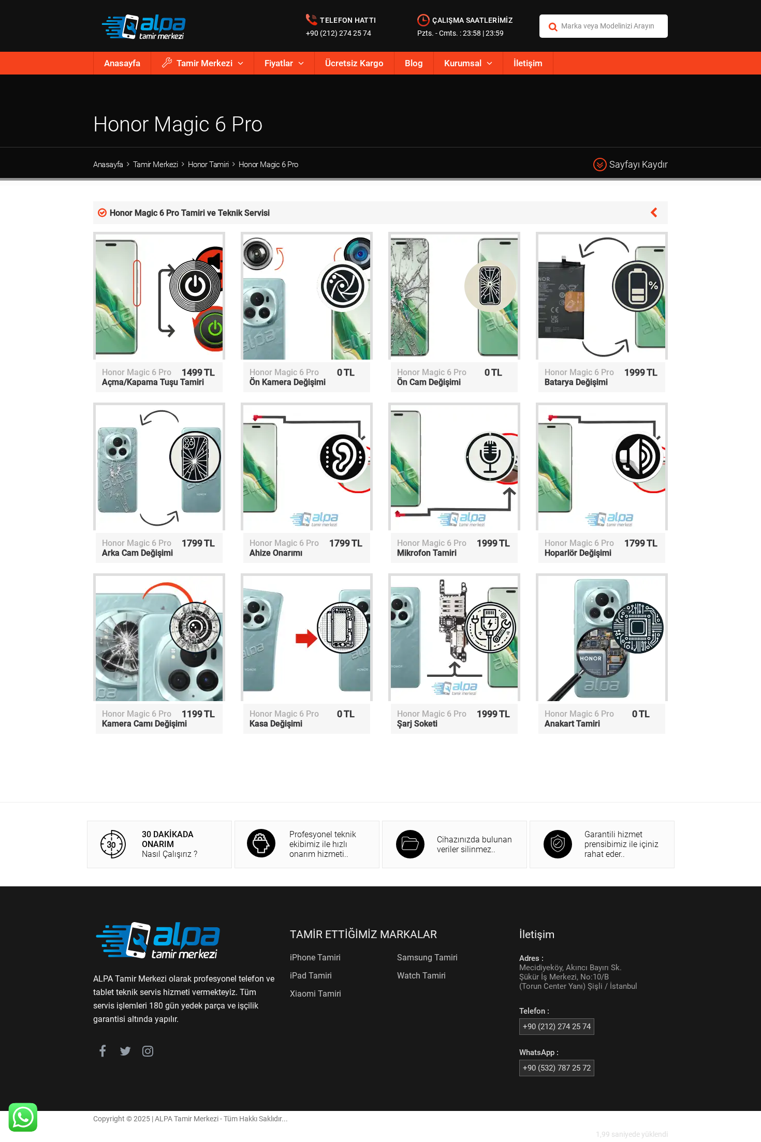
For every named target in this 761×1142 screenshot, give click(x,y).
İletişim (528, 63)
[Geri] (653, 211)
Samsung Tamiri (427, 957)
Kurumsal (462, 63)
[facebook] (102, 1053)
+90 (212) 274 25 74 (338, 33)
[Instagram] (148, 1053)
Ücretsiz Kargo (354, 63)
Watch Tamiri (421, 976)
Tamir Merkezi (204, 63)
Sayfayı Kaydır (638, 164)
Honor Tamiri (208, 164)
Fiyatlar (279, 63)
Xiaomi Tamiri (315, 994)
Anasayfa (122, 63)
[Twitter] (125, 1053)
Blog (414, 63)
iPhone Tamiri (315, 957)
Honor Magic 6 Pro (268, 164)
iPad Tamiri (311, 976)
